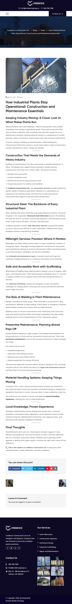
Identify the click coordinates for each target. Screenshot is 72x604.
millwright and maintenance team (22, 256)
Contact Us (56, 14)
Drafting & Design (46, 543)
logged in (21, 502)
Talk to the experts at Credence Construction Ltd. (27, 447)
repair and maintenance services (52, 367)
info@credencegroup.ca (30, 8)
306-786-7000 (48, 8)
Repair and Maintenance (49, 551)
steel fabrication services (37, 226)
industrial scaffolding (17, 284)
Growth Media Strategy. (15, 601)
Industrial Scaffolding (48, 547)
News (21, 97)
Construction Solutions (48, 539)
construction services (42, 188)
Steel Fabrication (46, 534)
